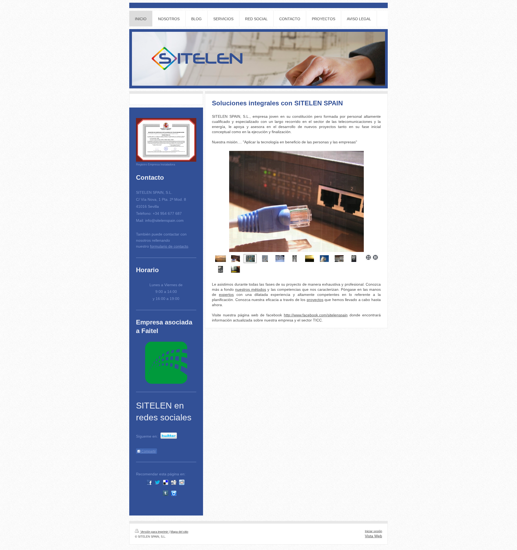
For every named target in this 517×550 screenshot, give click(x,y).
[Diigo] (173, 493)
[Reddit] (181, 482)
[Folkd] (190, 482)
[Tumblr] (165, 493)
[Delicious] (165, 482)
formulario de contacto (169, 246)
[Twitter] (157, 482)
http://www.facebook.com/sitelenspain (316, 315)
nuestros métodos (250, 289)
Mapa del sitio (179, 531)
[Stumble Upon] (157, 493)
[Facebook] (149, 482)
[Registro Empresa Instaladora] (166, 140)
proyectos (315, 300)
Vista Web (373, 536)
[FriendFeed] (181, 493)
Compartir (148, 451)
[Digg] (173, 482)
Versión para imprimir (154, 531)
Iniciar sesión (373, 531)
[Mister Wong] (149, 493)
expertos (226, 294)
